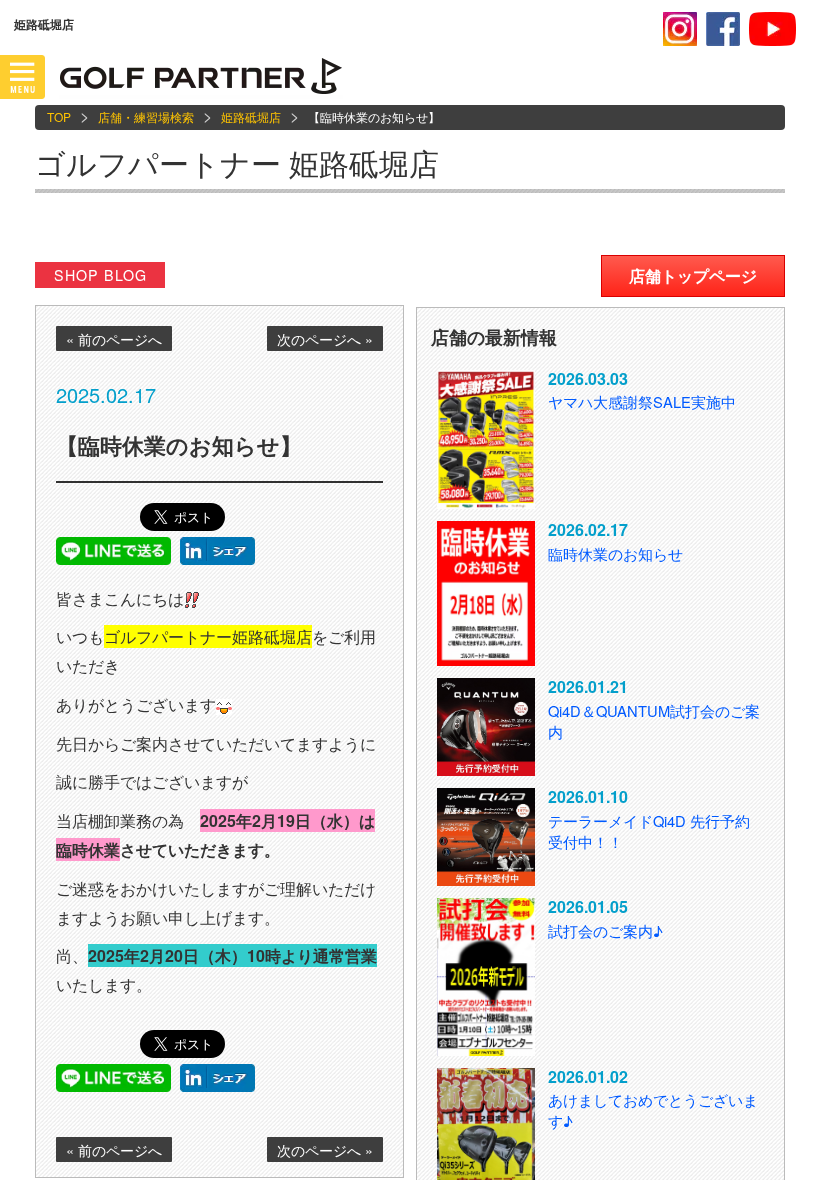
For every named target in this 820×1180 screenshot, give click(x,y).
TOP (59, 116)
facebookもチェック (723, 29)
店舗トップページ (693, 275)
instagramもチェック (680, 29)
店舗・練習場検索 (146, 116)
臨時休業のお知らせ (615, 553)
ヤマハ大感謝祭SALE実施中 (642, 401)
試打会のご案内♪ (605, 930)
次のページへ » (325, 339)
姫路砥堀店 (251, 116)
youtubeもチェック (772, 29)
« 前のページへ (114, 339)
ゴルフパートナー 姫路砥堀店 (237, 162)
